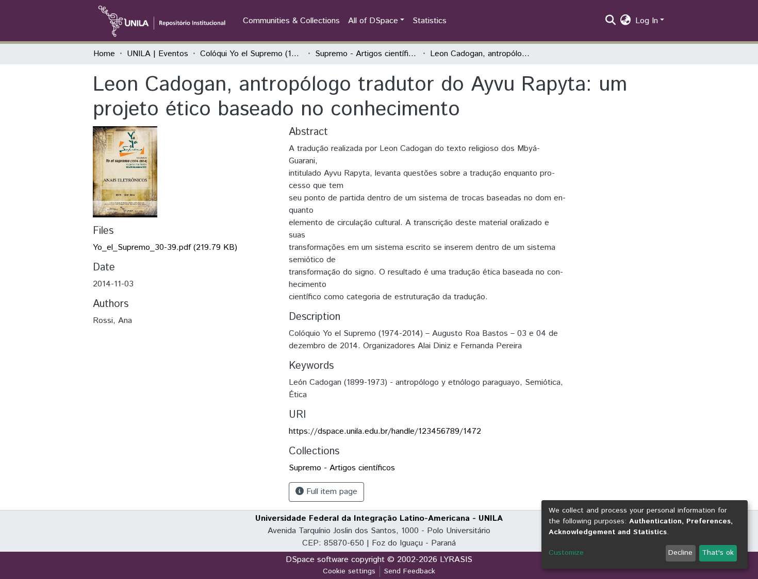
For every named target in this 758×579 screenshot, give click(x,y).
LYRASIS (456, 560)
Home (104, 54)
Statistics (430, 21)
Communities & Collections (291, 21)
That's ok (718, 553)
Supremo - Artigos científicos (366, 54)
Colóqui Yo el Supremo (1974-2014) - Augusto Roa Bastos (251, 54)
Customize (566, 553)
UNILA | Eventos (157, 54)
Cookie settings (349, 571)
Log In (646, 21)
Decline (680, 553)
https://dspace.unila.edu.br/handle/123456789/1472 (385, 431)
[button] (625, 21)
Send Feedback (409, 571)
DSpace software (317, 560)
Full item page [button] (330, 492)
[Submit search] (610, 21)
